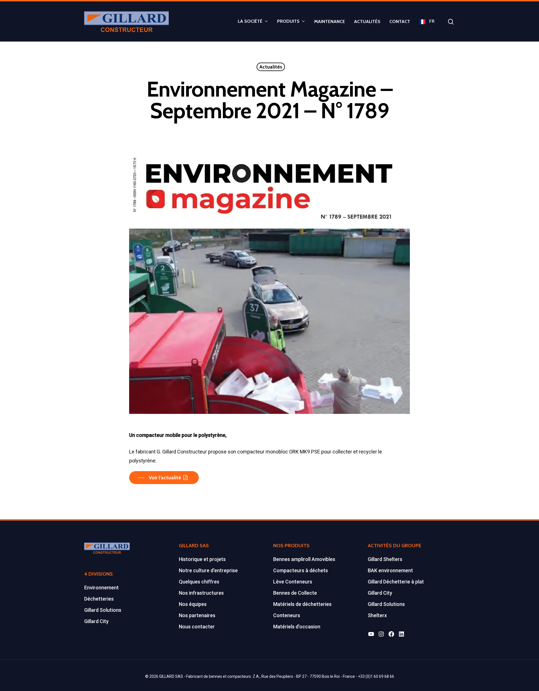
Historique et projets (202, 559)
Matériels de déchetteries (302, 604)
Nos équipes (193, 604)
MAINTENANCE (329, 21)
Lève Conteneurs (292, 582)
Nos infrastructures (201, 593)
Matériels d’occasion (296, 627)
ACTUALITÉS (367, 21)
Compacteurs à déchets (300, 570)
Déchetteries (99, 599)
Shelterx (377, 615)
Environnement (101, 587)
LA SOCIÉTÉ (250, 21)
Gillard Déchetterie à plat (396, 582)
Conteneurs (286, 615)
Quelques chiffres (199, 582)
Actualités (270, 67)
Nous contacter (197, 627)
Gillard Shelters (385, 559)
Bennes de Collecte (295, 593)
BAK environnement (390, 570)
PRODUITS (288, 21)
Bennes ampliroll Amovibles (304, 559)
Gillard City (96, 621)
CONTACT (399, 21)
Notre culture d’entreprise (208, 570)
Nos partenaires (197, 615)
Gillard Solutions (102, 610)
